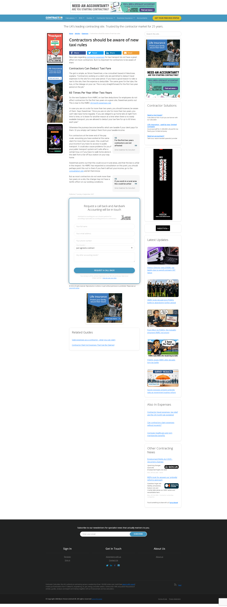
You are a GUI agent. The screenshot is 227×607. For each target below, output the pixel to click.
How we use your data (109, 278)
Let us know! (174, 502)
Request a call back (104, 270)
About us (159, 557)
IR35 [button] (81, 18)
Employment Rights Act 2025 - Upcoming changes (159, 460)
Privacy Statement (175, 599)
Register (67, 557)
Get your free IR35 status (167, 18)
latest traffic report (128, 584)
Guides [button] (90, 18)
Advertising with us (113, 557)
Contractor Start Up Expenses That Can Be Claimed (93, 345)
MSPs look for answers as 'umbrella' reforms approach (162, 478)
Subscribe (138, 534)
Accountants (142, 18)
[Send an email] (118, 565)
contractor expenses (95, 57)
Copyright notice (97, 599)
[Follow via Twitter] (107, 565)
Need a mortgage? (154, 115)
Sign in (67, 560)
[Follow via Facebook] (115, 565)
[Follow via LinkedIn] (111, 565)
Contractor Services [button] (105, 18)
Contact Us (113, 560)
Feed (179, 585)
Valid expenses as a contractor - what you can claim (93, 340)
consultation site (76, 171)
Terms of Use (162, 599)
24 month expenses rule (100, 103)
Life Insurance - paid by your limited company (162, 125)
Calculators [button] (70, 18)
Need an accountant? (155, 136)
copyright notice (74, 288)
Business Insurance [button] (125, 18)
